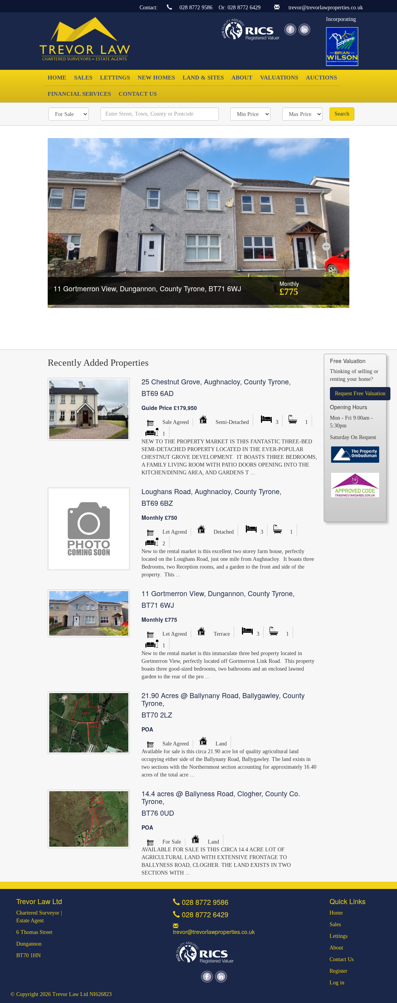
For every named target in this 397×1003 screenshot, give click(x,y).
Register (338, 971)
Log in (337, 983)
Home (57, 77)
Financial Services (79, 93)
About (241, 77)
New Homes (156, 77)
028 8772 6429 (244, 7)
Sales (83, 77)
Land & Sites (203, 77)
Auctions (321, 77)
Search (342, 114)
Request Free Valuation (360, 393)
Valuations (279, 77)
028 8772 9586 (196, 7)
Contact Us (138, 93)
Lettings (115, 77)
